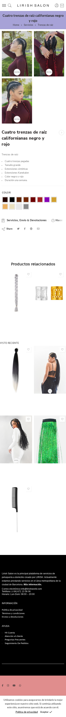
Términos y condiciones (13, 613)
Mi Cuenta (10, 633)
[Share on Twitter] (18, 229)
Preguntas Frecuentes (15, 640)
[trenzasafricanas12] (17, 53)
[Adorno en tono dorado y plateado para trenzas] (49, 293)
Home (16, 25)
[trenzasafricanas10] (17, 101)
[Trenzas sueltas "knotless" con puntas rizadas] (16, 439)
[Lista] (62, 5)
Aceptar (44, 712)
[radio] (5, 199)
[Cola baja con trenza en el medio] (50, 370)
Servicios (28, 25)
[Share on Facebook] (24, 229)
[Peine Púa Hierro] (16, 509)
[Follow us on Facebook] (2, 686)
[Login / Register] (56, 5)
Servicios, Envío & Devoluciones (26, 220)
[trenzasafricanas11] (49, 53)
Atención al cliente (14, 636)
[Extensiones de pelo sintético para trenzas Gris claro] (17, 293)
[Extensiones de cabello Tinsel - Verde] (50, 439)
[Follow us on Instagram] (8, 686)
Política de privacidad (12, 610)
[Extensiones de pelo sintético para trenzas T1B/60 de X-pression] (16, 370)
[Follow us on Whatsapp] (20, 686)
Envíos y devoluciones (12, 617)
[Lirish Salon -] (33, 5)
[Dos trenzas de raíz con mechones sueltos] (61, 132)
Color (6, 193)
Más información (32, 584)
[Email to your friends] (38, 229)
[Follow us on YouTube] (14, 686)
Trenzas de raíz (45, 25)
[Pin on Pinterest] (31, 229)
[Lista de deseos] (7, 36)
